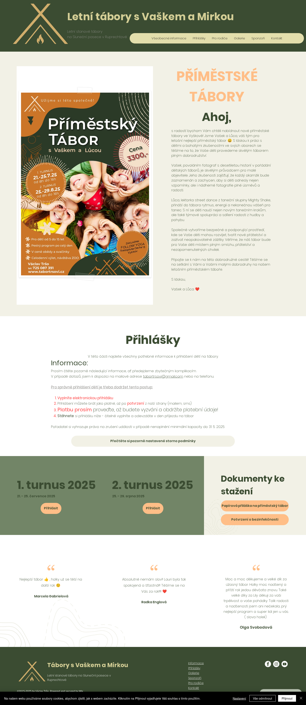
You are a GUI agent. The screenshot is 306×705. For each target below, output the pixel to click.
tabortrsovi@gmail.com (163, 376)
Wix (81, 691)
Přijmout (287, 698)
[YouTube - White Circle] (284, 664)
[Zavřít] (301, 698)
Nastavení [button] (239, 698)
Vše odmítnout (262, 698)
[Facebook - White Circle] (268, 664)
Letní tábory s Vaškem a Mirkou (150, 17)
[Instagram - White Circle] (276, 664)
